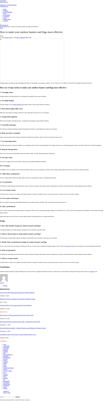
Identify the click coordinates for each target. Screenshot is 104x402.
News (4, 13)
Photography (6, 381)
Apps (4, 344)
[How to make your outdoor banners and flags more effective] (32, 80)
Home (4, 9)
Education (5, 356)
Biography (6, 348)
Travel (4, 18)
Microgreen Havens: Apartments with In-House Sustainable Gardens (17, 299)
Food (4, 365)
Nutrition (5, 378)
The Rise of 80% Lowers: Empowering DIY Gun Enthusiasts (16, 305)
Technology (6, 16)
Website (5, 388)
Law (4, 372)
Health (5, 366)
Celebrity (5, 351)
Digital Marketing (7, 12)
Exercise (5, 359)
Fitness (5, 363)
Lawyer (5, 373)
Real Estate (6, 382)
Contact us (6, 391)
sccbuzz (68, 246)
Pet (4, 379)
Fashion (5, 360)
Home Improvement (8, 368)
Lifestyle (5, 21)
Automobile (6, 346)
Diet (4, 353)
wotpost (92, 271)
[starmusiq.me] (4, 6)
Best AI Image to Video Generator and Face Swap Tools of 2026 (17, 315)
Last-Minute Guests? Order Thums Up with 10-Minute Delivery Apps (18, 334)
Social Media (6, 15)
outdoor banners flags (18, 104)
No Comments (21, 37)
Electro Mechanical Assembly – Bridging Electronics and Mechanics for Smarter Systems (23, 328)
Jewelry (5, 369)
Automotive (6, 347)
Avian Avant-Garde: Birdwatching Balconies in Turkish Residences (17, 292)
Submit (17, 397)
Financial (5, 362)
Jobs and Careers (7, 371)
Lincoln (6, 37)
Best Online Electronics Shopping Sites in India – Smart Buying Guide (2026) (20, 321)
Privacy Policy (7, 392)
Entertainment (6, 19)
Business (5, 10)
